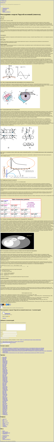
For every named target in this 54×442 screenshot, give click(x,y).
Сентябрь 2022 (5, 390)
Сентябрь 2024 (5, 373)
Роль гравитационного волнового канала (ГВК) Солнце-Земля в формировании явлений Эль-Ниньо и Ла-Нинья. (23, 349)
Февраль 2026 (5, 360)
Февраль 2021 (5, 397)
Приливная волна (6, 8)
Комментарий (3, 330)
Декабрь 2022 (5, 389)
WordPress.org (5, 433)
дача (3, 421)
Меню (2, 6)
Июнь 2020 (5, 401)
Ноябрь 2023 (5, 379)
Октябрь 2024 (5, 372)
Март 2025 (4, 368)
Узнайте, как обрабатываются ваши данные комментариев (30, 339)
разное (4, 423)
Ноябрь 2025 (5, 361)
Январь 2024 (5, 377)
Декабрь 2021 (5, 394)
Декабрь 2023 (5, 378)
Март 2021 (4, 396)
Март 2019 (4, 411)
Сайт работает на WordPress (11, 441)
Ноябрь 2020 (5, 398)
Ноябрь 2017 (5, 413)
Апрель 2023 (5, 386)
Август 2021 (5, 395)
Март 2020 (4, 404)
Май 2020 (4, 402)
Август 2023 (5, 382)
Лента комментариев (6, 432)
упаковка (4, 425)
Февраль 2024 (5, 376)
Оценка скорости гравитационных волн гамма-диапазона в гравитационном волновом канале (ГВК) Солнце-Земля (23, 352)
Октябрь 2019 (5, 408)
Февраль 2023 (5, 387)
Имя (1, 332)
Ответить (4, 318)
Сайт (1, 335)
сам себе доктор (5, 424)
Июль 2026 (4, 357)
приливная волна (20, 307)
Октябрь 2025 (5, 362)
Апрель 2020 (5, 403)
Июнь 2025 (5, 365)
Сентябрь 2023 (5, 381)
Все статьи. (5, 437)
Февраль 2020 (5, 405)
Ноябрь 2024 (5, 371)
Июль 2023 (4, 383)
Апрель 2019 (5, 410)
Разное (4, 438)
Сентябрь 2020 (5, 400)
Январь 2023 (5, 388)
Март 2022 (4, 392)
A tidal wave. (5, 9)
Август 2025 (5, 363)
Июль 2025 (4, 364)
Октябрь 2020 (5, 399)
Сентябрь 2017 (5, 414)
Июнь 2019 (5, 409)
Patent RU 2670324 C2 (6, 11)
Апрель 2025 (5, 367)
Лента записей (5, 431)
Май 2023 (4, 385)
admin (4, 307)
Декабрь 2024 (5, 370)
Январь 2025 (5, 369)
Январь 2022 (5, 393)
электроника (5, 426)
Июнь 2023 (5, 384)
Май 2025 (4, 366)
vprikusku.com (2, 2)
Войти (4, 430)
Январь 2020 (5, 406)
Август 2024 (5, 374)
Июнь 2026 (5, 358)
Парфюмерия (7, 313)
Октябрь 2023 (5, 380)
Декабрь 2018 (5, 412)
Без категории (5, 420)
